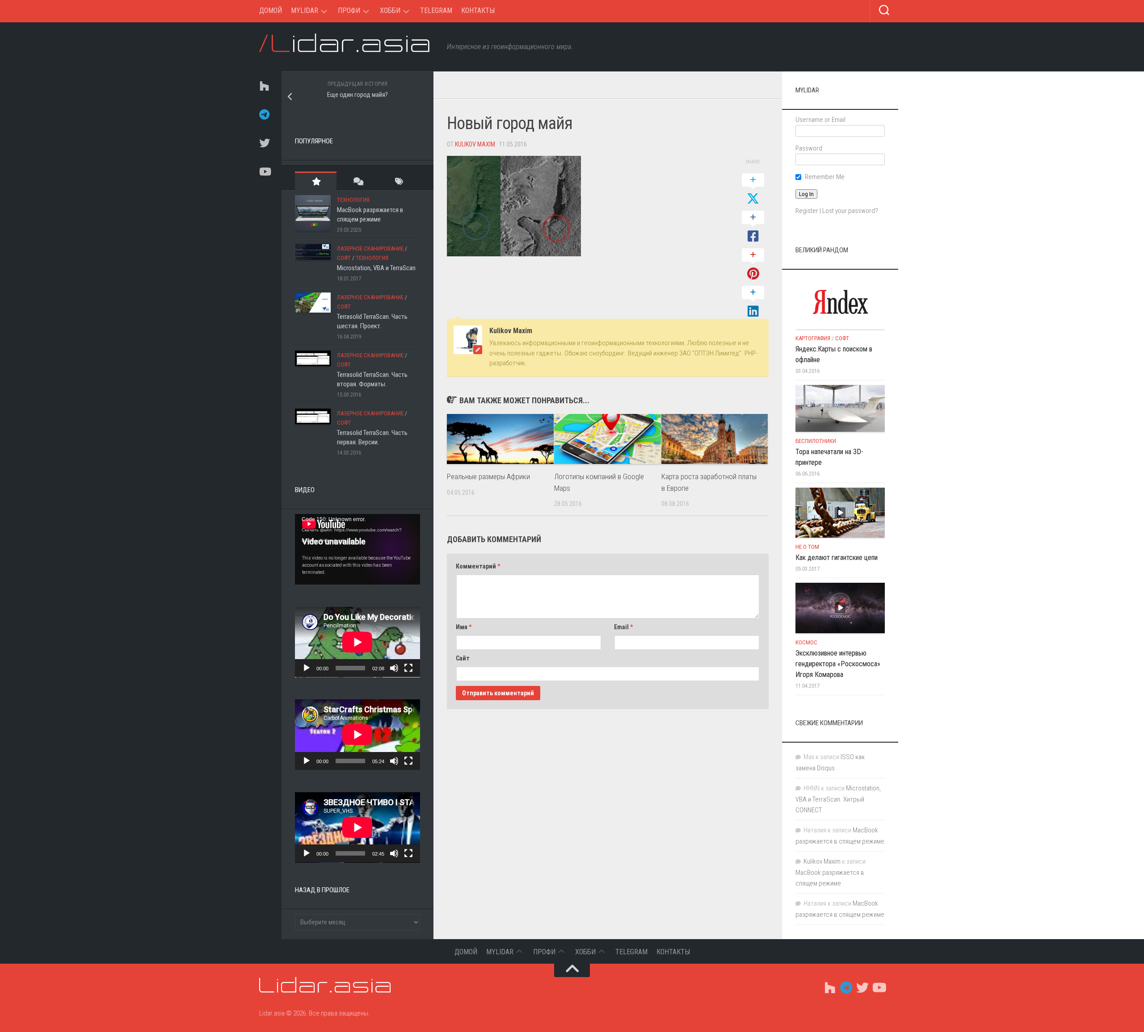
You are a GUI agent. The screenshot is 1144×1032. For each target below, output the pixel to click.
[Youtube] (264, 171)
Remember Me (825, 177)
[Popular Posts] (315, 181)
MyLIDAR (304, 10)
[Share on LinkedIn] (753, 302)
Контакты (478, 10)
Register (806, 211)
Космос (806, 642)
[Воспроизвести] (306, 668)
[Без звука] (394, 668)
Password (808, 148)
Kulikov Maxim (475, 144)
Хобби (390, 10)
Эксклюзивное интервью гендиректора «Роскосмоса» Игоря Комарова (837, 664)
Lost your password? (850, 211)
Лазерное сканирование (370, 248)
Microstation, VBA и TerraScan (376, 268)
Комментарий (478, 566)
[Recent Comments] (357, 181)
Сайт (463, 658)
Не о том (807, 546)
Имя (463, 627)
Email (623, 627)
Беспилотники (815, 441)
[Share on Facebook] (753, 227)
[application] (357, 549)
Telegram (436, 10)
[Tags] (399, 181)
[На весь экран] (408, 668)
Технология (353, 199)
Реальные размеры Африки (488, 476)
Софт (344, 258)
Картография (812, 338)
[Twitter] (264, 143)
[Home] (264, 85)
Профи (349, 10)
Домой (270, 10)
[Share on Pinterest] (753, 264)
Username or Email (820, 120)
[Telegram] (264, 114)
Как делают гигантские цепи (836, 557)
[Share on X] (753, 189)
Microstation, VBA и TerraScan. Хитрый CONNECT (838, 799)
